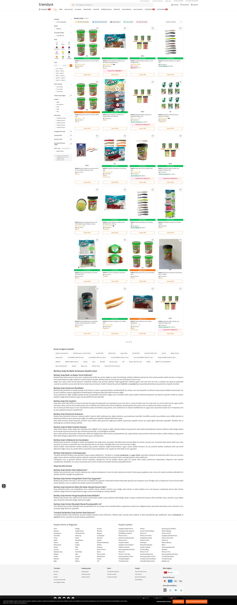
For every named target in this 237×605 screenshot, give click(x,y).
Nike (76, 547)
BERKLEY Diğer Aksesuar (72, 362)
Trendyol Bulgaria (124, 559)
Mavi (76, 554)
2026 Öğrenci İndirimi (125, 533)
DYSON (99, 545)
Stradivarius (57, 533)
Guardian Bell (99, 353)
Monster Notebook (103, 542)
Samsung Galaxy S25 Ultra (170, 554)
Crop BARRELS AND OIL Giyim (76, 357)
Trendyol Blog (144, 549)
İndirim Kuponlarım (145, 1)
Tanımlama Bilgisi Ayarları (163, 601)
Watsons (56, 531)
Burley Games (113, 362)
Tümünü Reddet (178, 601)
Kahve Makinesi (166, 542)
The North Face (80, 533)
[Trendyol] (46, 5)
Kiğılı (55, 561)
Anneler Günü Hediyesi (147, 531)
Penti (55, 528)
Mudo (77, 538)
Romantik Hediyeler (146, 545)
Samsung (78, 535)
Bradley (74, 366)
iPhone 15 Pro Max (146, 535)
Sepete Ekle (87, 75)
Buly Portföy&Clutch (61, 366)
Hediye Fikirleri (86, 577)
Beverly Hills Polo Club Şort (112, 366)
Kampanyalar (85, 572)
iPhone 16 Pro (122, 540)
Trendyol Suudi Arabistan (148, 559)
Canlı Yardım (138, 574)
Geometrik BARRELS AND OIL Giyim (143, 357)
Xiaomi (56, 542)
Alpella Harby (112, 353)
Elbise (163, 545)
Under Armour (101, 549)
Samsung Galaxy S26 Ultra (126, 549)
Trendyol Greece (167, 559)
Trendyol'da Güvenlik (59, 580)
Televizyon (143, 542)
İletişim (56, 577)
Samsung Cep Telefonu (169, 528)
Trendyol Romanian (168, 556)
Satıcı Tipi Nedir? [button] (66, 148)
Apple (55, 540)
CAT (98, 561)
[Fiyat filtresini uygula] (71, 65)
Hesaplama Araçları (146, 538)
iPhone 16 (165, 540)
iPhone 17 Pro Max (124, 554)
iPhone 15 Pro (122, 535)
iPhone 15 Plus (166, 533)
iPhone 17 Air (144, 552)
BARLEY (149, 362)
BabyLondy (84, 366)
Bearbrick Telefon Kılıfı (151, 353)
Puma (55, 538)
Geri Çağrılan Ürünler (59, 582)
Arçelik (77, 545)
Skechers (100, 547)
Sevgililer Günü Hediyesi (125, 545)
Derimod (99, 538)
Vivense (99, 528)
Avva (76, 549)
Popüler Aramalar (124, 547)
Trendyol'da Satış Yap (157, 1)
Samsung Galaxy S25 (146, 554)
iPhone (142, 528)
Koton (99, 552)
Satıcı (109, 568)
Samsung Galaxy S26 (168, 547)
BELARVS (102, 362)
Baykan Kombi (175, 353)
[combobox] (174, 22)
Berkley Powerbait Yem (62, 353)
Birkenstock (57, 545)
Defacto (56, 554)
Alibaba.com (166, 561)
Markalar (164, 549)
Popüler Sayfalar (145, 547)
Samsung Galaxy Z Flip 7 (125, 556)
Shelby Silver (59, 357)
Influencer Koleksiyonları (126, 538)
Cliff (123, 362)
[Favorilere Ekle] (97, 28)
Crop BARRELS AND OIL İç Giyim (97, 357)
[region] (118, 601)
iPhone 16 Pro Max (167, 538)
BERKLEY (58, 362)
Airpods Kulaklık (123, 542)
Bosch (77, 559)
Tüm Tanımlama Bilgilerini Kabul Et (196, 601)
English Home (79, 531)
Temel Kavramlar (111, 574)
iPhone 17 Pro (166, 552)
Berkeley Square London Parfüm (82, 353)
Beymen (99, 533)
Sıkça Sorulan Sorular (141, 572)
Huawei (99, 540)
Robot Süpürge (166, 531)
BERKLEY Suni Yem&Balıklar (163, 362)
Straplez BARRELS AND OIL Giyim (167, 357)
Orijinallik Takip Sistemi (147, 561)
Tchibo (56, 556)
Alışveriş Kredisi (86, 574)
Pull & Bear (78, 552)
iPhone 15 (143, 533)
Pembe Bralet (136, 353)
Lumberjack (100, 535)
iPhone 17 (121, 552)
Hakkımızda (168, 1)
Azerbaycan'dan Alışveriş (126, 531)
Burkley (85, 362)
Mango (77, 528)
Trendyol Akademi (112, 577)
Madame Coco (58, 552)
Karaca (99, 559)
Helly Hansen (101, 556)
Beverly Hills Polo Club (135, 362)
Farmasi (77, 556)
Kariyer (56, 574)
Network (56, 559)
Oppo (77, 542)
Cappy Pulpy (123, 353)
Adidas (56, 547)
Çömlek (164, 353)
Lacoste (56, 549)
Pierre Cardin (101, 554)
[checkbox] (57, 43)
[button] (63, 19)
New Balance (79, 540)
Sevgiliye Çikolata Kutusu (169, 535)
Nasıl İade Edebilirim (140, 577)
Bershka (99, 531)
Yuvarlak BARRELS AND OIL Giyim (120, 357)
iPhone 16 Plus (144, 540)
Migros (77, 561)
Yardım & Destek (179, 1)
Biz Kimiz (56, 572)
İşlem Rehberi (139, 580)
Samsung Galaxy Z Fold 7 (147, 556)
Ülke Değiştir (167, 568)
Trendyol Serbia (123, 561)
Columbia (57, 535)
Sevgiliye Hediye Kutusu (125, 528)
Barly (93, 362)
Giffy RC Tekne (96, 366)
